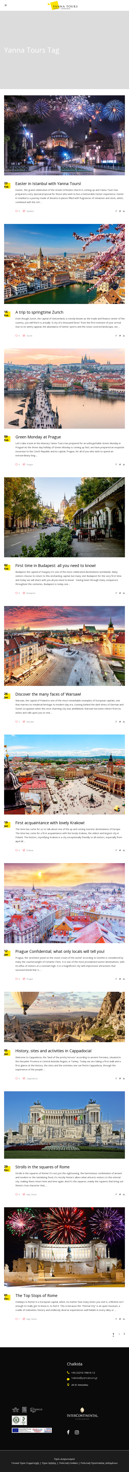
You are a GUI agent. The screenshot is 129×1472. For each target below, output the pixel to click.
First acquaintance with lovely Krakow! (50, 822)
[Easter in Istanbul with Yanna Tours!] (64, 135)
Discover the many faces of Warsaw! (48, 694)
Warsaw (30, 721)
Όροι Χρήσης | (50, 1462)
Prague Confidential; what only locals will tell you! (60, 951)
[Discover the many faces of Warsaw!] (64, 646)
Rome (34, 1194)
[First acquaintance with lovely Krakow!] (64, 775)
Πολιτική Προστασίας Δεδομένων (99, 1462)
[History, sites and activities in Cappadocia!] (64, 1017)
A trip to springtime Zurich (39, 312)
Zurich (29, 335)
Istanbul (30, 211)
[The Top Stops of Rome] (64, 1247)
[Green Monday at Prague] (64, 389)
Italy (28, 1194)
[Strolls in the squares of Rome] (64, 1125)
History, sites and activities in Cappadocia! (53, 1050)
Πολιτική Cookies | (69, 1462)
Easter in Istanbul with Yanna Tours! (48, 183)
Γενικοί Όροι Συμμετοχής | (26, 1462)
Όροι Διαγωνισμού (64, 1458)
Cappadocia (32, 1078)
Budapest (31, 593)
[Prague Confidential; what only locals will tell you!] (64, 903)
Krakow (30, 850)
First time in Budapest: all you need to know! (55, 565)
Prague (30, 464)
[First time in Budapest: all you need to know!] (64, 517)
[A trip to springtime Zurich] (64, 264)
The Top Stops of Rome (36, 1295)
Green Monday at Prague (38, 436)
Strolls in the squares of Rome (42, 1166)
